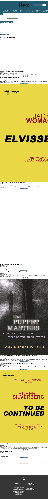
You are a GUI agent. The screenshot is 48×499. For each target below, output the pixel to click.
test (8, 82)
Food (17, 267)
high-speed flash (42, 359)
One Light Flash (6, 269)
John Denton (28, 267)
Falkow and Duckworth (27, 74)
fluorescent (25, 366)
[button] (1, 463)
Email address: (3, 19)
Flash (14, 186)
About (5, 11)
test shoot (11, 82)
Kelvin (1, 367)
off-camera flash (41, 275)
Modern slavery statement (18, 491)
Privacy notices (29, 487)
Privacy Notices (25, 30)
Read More (2, 72)
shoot (43, 74)
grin (23, 455)
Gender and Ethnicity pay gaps (18, 488)
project (20, 448)
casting (21, 447)
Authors (30, 11)
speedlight (2, 276)
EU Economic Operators (18, 494)
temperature (18, 367)
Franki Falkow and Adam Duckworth (39, 81)
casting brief (25, 447)
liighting (40, 186)
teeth (7, 456)
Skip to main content (4, 0)
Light (37, 186)
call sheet (17, 447)
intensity (36, 275)
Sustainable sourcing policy (18, 493)
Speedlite (6, 276)
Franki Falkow (35, 74)
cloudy (14, 366)
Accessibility (18, 485)
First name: (2, 17)
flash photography (19, 186)
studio (45, 74)
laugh (26, 455)
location (14, 448)
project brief (24, 448)
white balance (27, 367)
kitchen (1, 269)
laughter (29, 455)
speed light (19, 360)
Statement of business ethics (18, 490)
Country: (2, 20)
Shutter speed (14, 360)
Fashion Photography (21, 81)
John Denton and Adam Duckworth (38, 267)
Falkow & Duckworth (17, 74)
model (40, 74)
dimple (14, 455)
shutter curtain (8, 360)
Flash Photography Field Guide (29, 186)
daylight (18, 366)
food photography (21, 267)
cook (14, 267)
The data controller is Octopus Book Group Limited (10, 28)
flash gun (23, 359)
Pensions (30, 490)
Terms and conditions (29, 489)
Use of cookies (30, 488)
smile (4, 456)
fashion (14, 81)
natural (35, 455)
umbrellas (2, 187)
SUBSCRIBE (4, 34)
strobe (10, 276)
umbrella (44, 186)
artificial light (15, 275)
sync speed (28, 360)
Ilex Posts (10, 73)
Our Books (17, 11)
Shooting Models (3, 82)
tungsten (22, 367)
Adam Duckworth (9, 74)
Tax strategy (29, 491)
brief (14, 447)
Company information (29, 485)
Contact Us (18, 484)
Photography (42, 11)
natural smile (39, 455)
